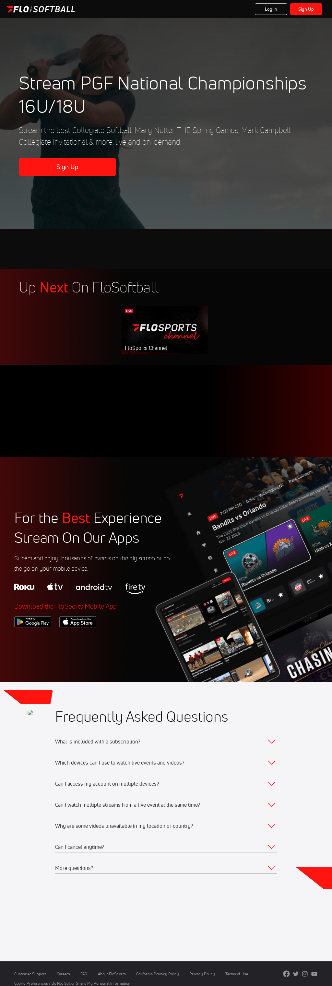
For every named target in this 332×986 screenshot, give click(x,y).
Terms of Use (236, 973)
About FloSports (112, 973)
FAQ (83, 973)
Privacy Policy (202, 973)
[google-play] (32, 638)
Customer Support (30, 973)
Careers (63, 973)
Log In (271, 9)
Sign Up (306, 9)
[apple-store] (77, 638)
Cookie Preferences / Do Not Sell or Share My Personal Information (72, 983)
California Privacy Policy (157, 973)
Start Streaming (164, 336)
